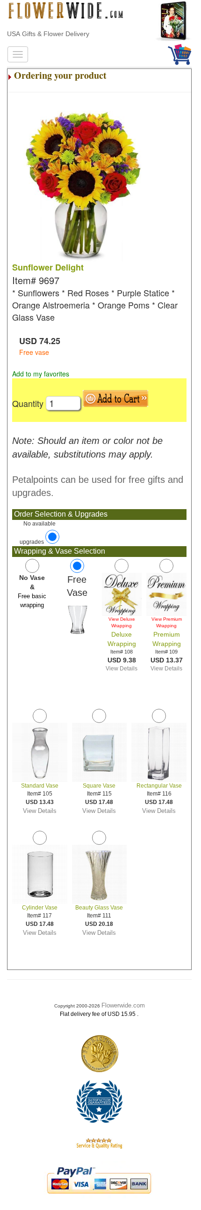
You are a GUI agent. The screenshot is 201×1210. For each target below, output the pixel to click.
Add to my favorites (40, 373)
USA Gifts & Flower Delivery (48, 34)
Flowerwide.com (123, 1005)
